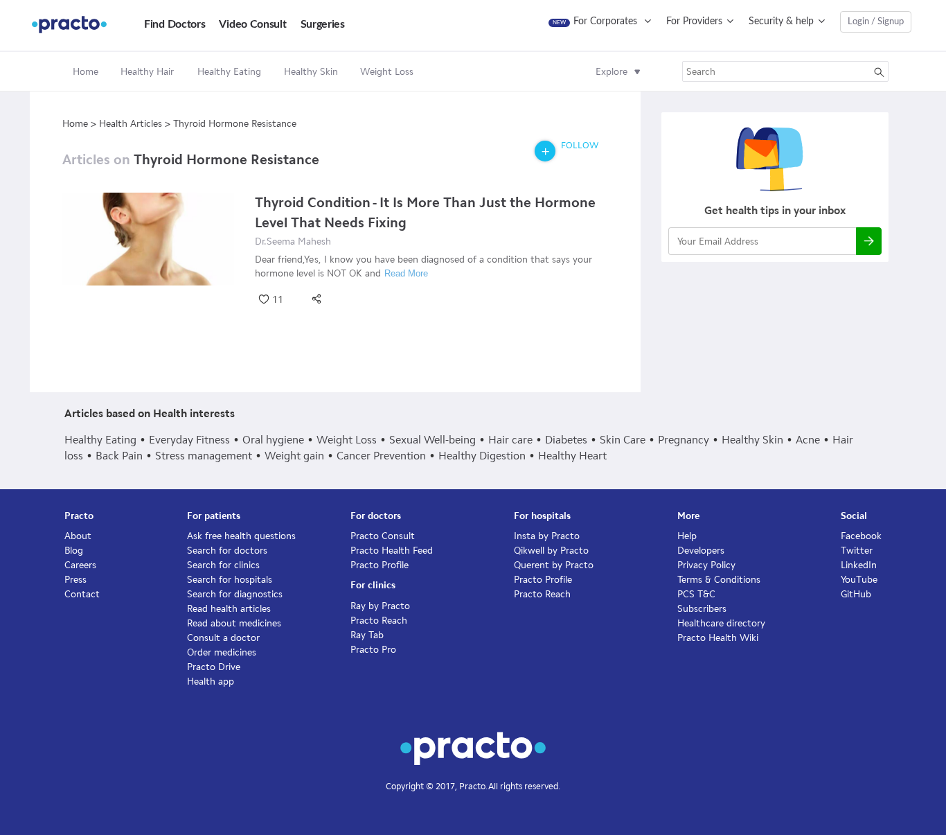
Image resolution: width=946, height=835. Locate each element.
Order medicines (221, 652)
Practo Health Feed (391, 550)
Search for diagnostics (235, 594)
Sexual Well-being (432, 439)
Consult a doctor (223, 638)
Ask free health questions (241, 536)
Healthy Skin (752, 439)
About (77, 536)
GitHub (856, 594)
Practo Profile (379, 565)
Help (687, 536)
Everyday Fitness (189, 439)
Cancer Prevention (381, 455)
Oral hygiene (273, 439)
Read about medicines (234, 623)
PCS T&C (696, 594)
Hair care (510, 439)
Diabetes (566, 439)
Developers (700, 550)
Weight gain (294, 455)
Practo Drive (213, 667)
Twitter (857, 550)
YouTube (859, 580)
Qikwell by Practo (551, 550)
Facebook (861, 536)
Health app (210, 681)
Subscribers (701, 609)
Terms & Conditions (718, 580)
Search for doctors (227, 550)
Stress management (203, 455)
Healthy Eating (100, 439)
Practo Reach (378, 620)
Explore (611, 72)
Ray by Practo (380, 606)
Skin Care (622, 439)
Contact (82, 594)
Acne (808, 439)
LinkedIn (859, 565)
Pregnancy (683, 439)
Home (85, 72)
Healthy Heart (572, 455)
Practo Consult (382, 536)
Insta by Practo (547, 536)
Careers (80, 565)
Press (75, 580)
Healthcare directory (721, 623)
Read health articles (229, 609)
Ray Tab (367, 635)
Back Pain (119, 455)
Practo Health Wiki (717, 638)
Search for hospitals (229, 580)
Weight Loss (346, 439)
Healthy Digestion (482, 455)
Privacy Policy (706, 565)
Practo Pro (373, 650)
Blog (73, 550)
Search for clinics (223, 565)
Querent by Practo (554, 565)
